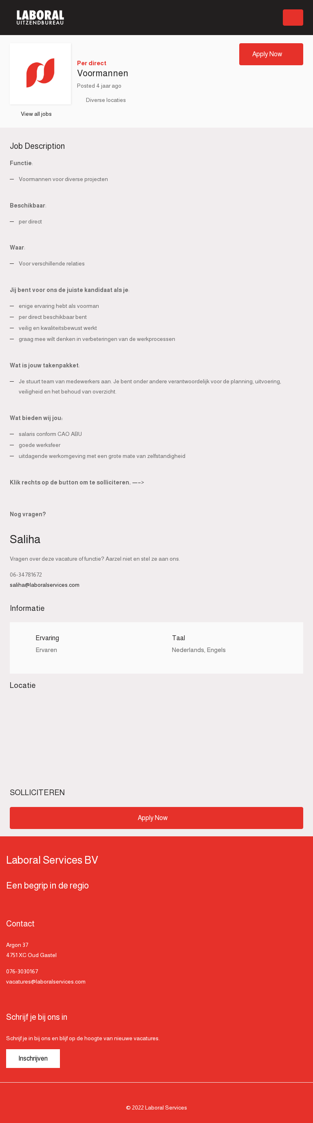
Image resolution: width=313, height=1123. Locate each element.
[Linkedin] (168, 1096)
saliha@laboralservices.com (44, 584)
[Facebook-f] (145, 1096)
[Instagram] (156, 1096)
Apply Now (267, 54)
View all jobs (36, 114)
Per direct (91, 63)
